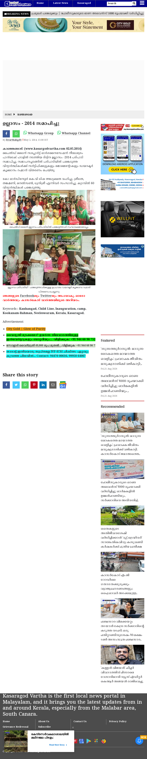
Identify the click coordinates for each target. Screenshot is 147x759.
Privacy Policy (118, 721)
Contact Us (80, 721)
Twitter (46, 296)
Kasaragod (84, 3)
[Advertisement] (73, 85)
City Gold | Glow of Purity (26, 329)
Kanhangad (25, 115)
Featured (108, 341)
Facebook (27, 296)
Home (40, 3)
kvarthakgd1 (14, 140)
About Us (43, 721)
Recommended (112, 407)
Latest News (60, 3)
